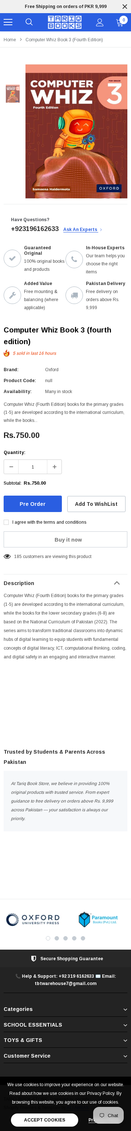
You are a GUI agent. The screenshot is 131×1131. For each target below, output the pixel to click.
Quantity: (14, 452)
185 (18, 556)
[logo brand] (33, 919)
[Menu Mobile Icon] (8, 22)
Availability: (18, 391)
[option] (76, 131)
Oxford (52, 369)
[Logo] (65, 22)
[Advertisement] (65, 706)
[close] (124, 6)
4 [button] (74, 938)
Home (10, 39)
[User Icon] (100, 22)
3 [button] (65, 938)
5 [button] (83, 938)
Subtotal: (12, 483)
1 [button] (48, 938)
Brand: (11, 369)
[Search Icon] (29, 22)
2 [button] (57, 938)
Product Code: (20, 380)
